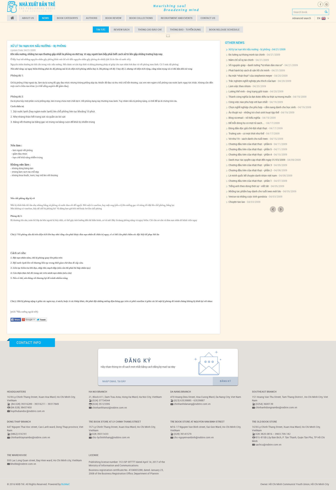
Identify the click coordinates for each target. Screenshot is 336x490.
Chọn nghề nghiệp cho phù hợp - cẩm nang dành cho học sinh (262, 107)
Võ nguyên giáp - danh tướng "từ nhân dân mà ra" (255, 65)
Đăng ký (225, 381)
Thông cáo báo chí (150, 29)
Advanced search (301, 18)
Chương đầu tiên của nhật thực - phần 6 (250, 144)
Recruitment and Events (176, 18)
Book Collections (141, 18)
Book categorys (67, 18)
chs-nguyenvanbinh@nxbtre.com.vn (194, 437)
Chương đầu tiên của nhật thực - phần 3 (250, 165)
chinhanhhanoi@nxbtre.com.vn (109, 407)
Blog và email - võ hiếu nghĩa (244, 117)
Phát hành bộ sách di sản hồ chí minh (249, 70)
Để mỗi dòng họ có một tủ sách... (246, 123)
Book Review (113, 18)
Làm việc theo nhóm (240, 86)
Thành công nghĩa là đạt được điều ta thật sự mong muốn (260, 96)
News (45, 18)
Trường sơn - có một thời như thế (246, 133)
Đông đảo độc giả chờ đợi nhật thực (248, 128)
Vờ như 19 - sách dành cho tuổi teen (248, 138)
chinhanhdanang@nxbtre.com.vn (192, 404)
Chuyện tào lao (237, 201)
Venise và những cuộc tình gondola (248, 196)
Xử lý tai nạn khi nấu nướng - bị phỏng (249, 49)
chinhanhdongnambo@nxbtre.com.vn (276, 407)
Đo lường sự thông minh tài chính (247, 54)
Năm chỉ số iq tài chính (241, 60)
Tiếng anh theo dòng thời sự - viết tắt (249, 186)
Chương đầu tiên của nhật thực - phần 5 (250, 149)
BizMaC (65, 484)
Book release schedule (224, 29)
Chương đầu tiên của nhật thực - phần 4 (250, 154)
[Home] (12, 18)
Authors (91, 18)
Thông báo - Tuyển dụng (185, 29)
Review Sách (122, 29)
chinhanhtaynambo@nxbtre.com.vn (30, 437)
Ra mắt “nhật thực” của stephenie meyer (250, 75)
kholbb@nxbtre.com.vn (23, 463)
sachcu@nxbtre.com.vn (268, 444)
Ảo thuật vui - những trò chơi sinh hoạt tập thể (254, 112)
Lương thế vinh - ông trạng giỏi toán (248, 91)
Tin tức (100, 29)
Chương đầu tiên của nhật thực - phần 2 (250, 170)
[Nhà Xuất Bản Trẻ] (31, 6)
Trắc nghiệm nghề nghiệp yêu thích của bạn (252, 81)
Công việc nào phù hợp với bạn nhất (248, 102)
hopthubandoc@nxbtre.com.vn (27, 411)
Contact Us (208, 18)
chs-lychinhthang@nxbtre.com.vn (111, 437)
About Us (28, 18)
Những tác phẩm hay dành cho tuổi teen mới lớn (255, 191)
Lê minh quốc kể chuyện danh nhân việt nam (253, 175)
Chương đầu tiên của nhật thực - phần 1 (250, 180)
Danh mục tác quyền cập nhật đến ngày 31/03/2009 (257, 159)
